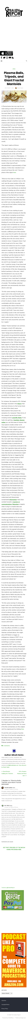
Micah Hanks (20, 88)
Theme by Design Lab (20, 1018)
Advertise (3, 1000)
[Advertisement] (14, 36)
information (13, 500)
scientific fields (17, 418)
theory (19, 404)
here (14, 172)
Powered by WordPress (8, 1018)
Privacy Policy (4, 1008)
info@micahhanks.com (12, 765)
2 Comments (6, 746)
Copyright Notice (5, 1004)
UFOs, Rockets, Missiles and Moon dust (22, 773)
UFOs (14, 69)
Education (15, 504)
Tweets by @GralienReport (8, 887)
